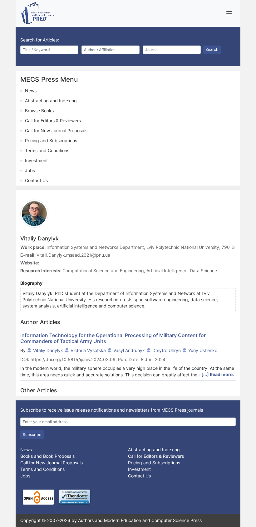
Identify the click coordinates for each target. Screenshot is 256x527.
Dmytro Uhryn (166, 350)
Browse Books (39, 110)
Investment (36, 160)
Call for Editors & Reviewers (53, 120)
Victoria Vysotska (88, 350)
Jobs (30, 170)
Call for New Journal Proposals (56, 130)
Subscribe (32, 434)
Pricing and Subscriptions (51, 140)
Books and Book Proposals (47, 456)
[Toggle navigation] (229, 13)
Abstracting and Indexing (51, 100)
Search (211, 49)
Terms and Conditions (47, 150)
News (31, 90)
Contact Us (36, 180)
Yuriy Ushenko (202, 350)
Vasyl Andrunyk (129, 350)
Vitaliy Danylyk (48, 350)
